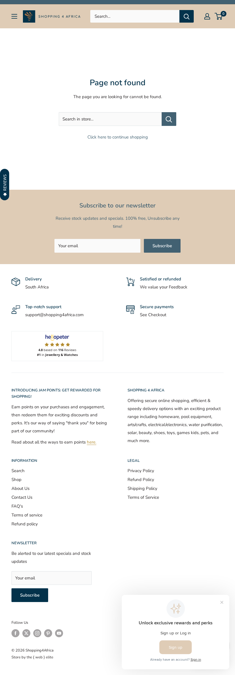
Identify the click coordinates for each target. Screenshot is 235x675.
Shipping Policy (142, 488)
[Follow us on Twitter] (26, 633)
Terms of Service (143, 497)
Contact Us (21, 497)
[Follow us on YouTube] (59, 633)
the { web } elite (40, 657)
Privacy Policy (141, 471)
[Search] (186, 16)
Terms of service (26, 515)
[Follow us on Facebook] (15, 633)
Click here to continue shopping (117, 137)
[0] (218, 16)
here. (91, 442)
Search (18, 471)
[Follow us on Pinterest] (48, 633)
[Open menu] (14, 16)
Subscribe (162, 246)
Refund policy (24, 524)
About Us (20, 488)
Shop (16, 479)
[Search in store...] (169, 119)
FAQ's (17, 506)
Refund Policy (141, 479)
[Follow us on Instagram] (37, 633)
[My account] (207, 16)
